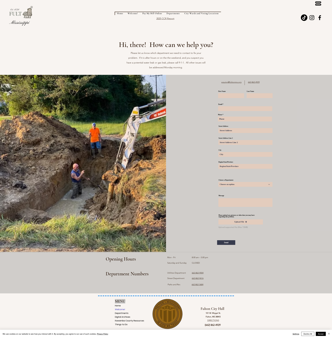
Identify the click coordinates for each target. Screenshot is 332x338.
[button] (240, 222)
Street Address (223, 126)
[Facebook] (319, 17)
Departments (118, 313)
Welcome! (118, 309)
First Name (222, 91)
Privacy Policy (102, 334)
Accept (321, 334)
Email (220, 104)
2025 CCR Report (165, 18)
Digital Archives (118, 316)
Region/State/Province (226, 162)
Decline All (307, 334)
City (220, 150)
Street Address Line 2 (226, 138)
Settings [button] (296, 334)
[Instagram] (312, 17)
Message (221, 195)
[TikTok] (304, 17)
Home (118, 305)
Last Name (250, 91)
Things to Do (118, 324)
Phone (220, 114)
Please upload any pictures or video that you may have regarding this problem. (237, 216)
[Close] (328, 334)
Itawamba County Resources (118, 320)
